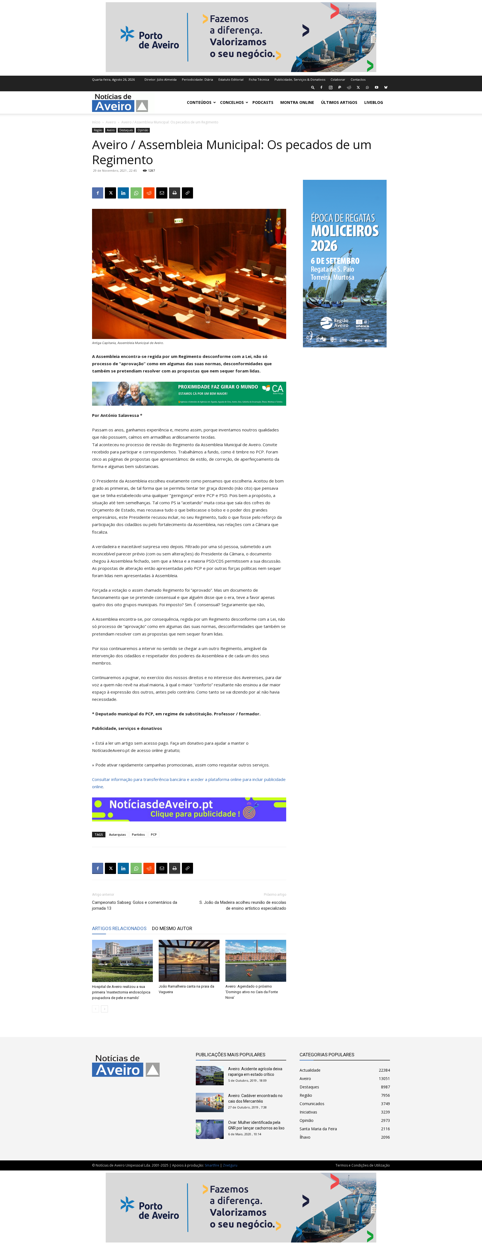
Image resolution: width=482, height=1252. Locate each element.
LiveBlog (373, 102)
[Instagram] (330, 87)
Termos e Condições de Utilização (363, 1165)
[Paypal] (340, 87)
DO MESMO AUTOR (172, 928)
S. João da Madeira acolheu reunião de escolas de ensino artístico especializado (242, 905)
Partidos (138, 834)
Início (96, 122)
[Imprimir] (174, 193)
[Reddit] (349, 87)
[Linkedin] (123, 193)
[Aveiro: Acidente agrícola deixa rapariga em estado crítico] (210, 1075)
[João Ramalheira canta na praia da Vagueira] (189, 961)
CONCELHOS (232, 102)
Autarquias (117, 834)
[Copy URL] (187, 193)
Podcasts (262, 102)
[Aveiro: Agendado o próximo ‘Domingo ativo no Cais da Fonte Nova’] (255, 961)
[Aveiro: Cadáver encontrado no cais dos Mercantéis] (210, 1102)
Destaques (126, 130)
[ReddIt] (149, 193)
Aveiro (111, 122)
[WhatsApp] (367, 87)
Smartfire (212, 1165)
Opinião (143, 130)
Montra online (297, 102)
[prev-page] (95, 1008)
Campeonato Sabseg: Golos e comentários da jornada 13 (134, 905)
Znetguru (230, 1165)
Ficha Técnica (259, 79)
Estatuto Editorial (231, 79)
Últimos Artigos (339, 102)
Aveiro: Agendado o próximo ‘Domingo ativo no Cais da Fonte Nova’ (251, 992)
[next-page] (104, 1008)
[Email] (161, 193)
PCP (154, 834)
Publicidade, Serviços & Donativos (299, 79)
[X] (358, 87)
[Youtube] (376, 87)
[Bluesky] (386, 87)
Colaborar (338, 79)
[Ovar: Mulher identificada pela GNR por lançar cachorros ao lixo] (210, 1129)
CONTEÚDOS (199, 102)
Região (98, 130)
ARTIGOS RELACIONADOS (119, 928)
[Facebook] (321, 87)
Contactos (358, 79)
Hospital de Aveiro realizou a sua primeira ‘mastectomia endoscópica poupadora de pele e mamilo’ (121, 992)
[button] (313, 87)
